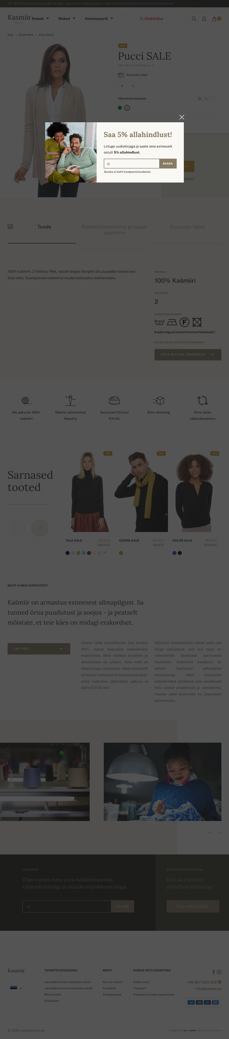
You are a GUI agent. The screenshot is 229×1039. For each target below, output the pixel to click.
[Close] (180, 117)
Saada (168, 163)
